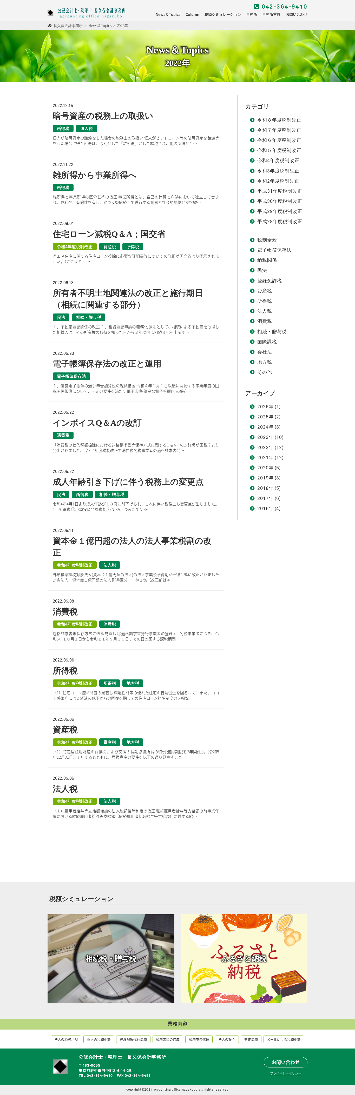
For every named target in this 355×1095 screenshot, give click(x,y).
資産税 (264, 291)
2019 (263, 478)
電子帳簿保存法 (274, 250)
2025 (263, 417)
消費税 (264, 321)
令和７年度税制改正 (279, 130)
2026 (263, 407)
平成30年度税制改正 (279, 201)
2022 (263, 447)
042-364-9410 (283, 7)
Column (192, 14)
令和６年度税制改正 (279, 140)
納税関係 (267, 260)
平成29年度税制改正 (279, 211)
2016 (263, 508)
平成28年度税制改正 (279, 221)
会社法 (264, 352)
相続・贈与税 (272, 332)
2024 (263, 427)
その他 (264, 372)
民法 (262, 270)
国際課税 (267, 342)
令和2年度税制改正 (278, 181)
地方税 (264, 362)
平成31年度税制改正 (279, 191)
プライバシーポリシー (285, 1073)
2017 (263, 498)
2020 (263, 468)
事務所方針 (271, 14)
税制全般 (267, 240)
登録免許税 (269, 281)
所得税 (264, 301)
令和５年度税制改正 (279, 150)
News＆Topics (168, 14)
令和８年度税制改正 (279, 120)
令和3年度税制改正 (278, 171)
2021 (263, 458)
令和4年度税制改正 (278, 160)
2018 (263, 488)
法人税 (264, 311)
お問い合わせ (296, 14)
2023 (263, 437)
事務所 (251, 14)
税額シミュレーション (223, 14)
